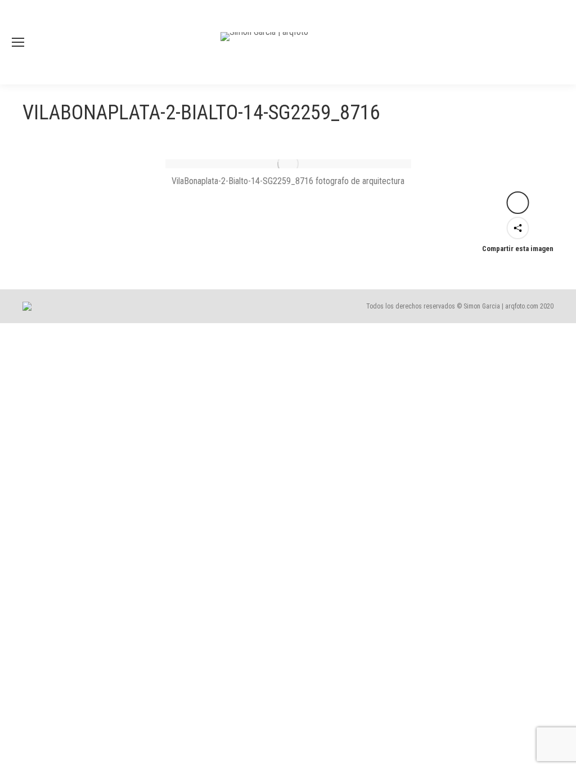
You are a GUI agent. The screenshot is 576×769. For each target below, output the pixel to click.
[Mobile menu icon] (18, 42)
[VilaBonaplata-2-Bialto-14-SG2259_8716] (288, 163)
